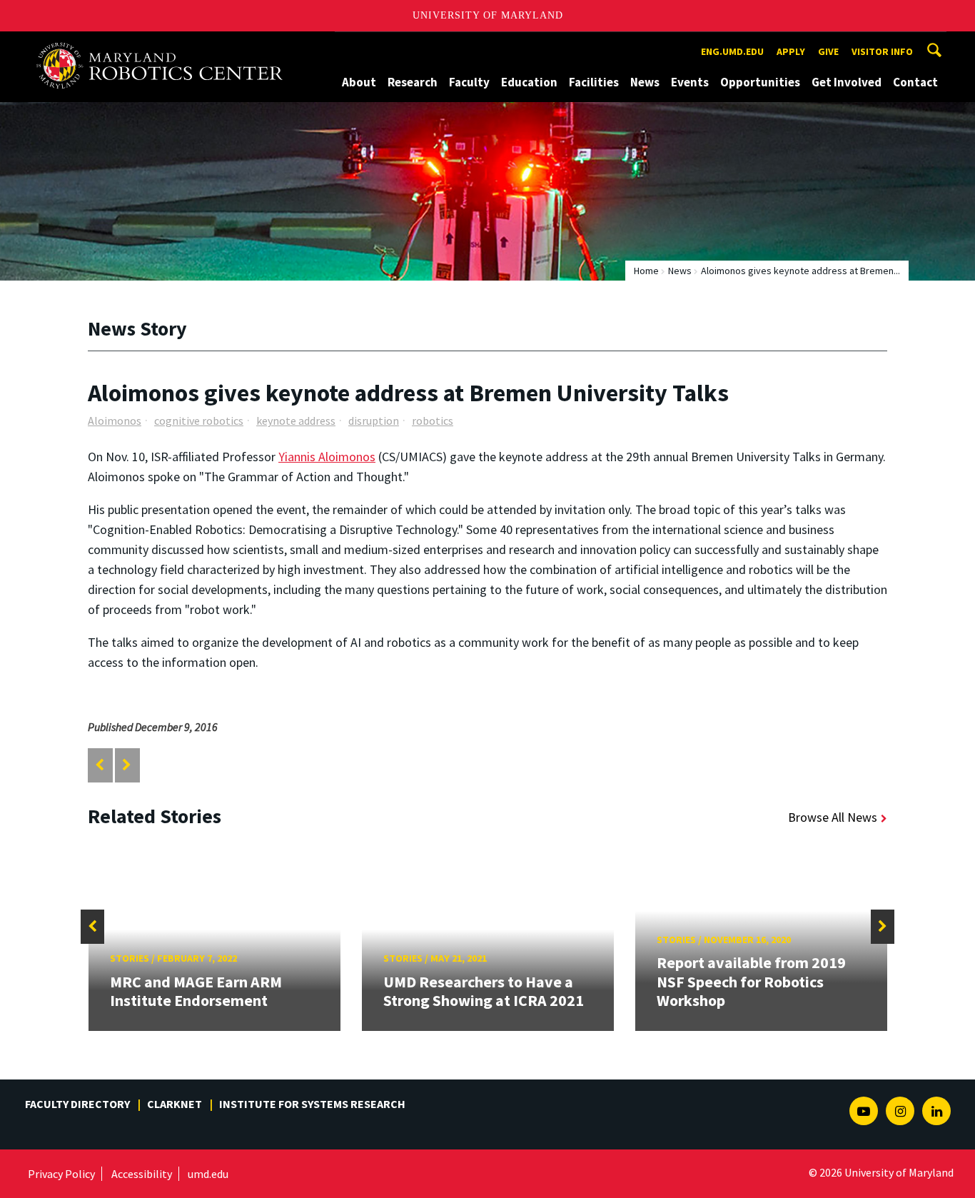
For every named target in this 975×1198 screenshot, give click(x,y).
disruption (373, 420)
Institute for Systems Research (312, 1104)
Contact (915, 82)
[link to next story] (126, 765)
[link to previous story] (99, 765)
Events (690, 82)
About (359, 82)
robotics (432, 420)
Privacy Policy (61, 1174)
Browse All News (832, 817)
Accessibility (141, 1174)
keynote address (295, 420)
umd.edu (208, 1174)
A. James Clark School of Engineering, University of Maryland (165, 44)
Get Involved (846, 82)
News (645, 82)
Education (529, 82)
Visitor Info (882, 51)
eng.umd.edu (732, 51)
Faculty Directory (77, 1104)
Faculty (469, 82)
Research (413, 82)
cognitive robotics (198, 420)
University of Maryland (488, 15)
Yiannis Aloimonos (326, 456)
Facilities (594, 82)
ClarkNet (174, 1104)
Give (828, 51)
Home (646, 270)
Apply (791, 51)
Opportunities (760, 82)
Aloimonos (114, 420)
